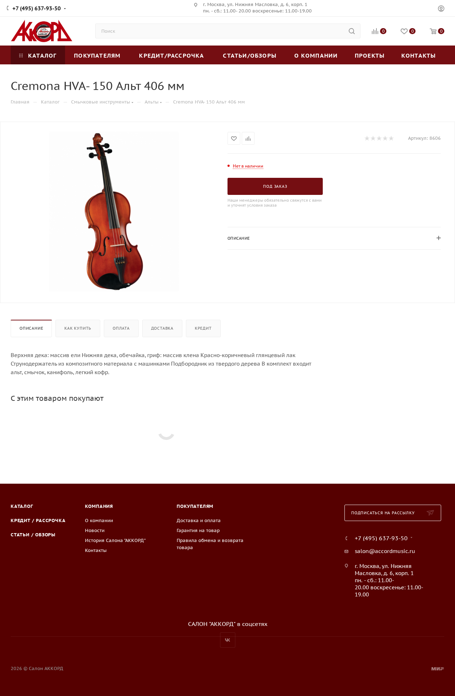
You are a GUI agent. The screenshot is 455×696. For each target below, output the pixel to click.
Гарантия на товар (198, 530)
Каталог (22, 506)
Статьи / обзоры (33, 535)
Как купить (77, 328)
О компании (99, 520)
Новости (95, 530)
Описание (31, 328)
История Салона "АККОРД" (115, 540)
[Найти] (351, 30)
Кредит (203, 328)
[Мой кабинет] (441, 9)
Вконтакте (227, 640)
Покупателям (195, 506)
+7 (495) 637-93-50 (36, 8)
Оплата (121, 328)
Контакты (96, 550)
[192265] (114, 212)
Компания (99, 506)
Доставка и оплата (199, 520)
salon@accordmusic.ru (385, 551)
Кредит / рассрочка (38, 520)
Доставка (162, 328)
